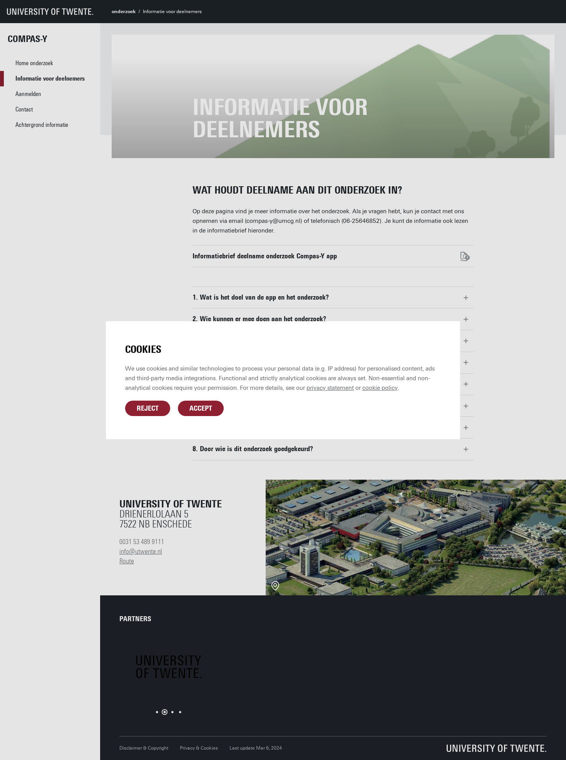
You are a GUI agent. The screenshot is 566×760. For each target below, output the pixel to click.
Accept (200, 408)
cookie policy (380, 387)
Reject (148, 408)
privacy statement (330, 387)
